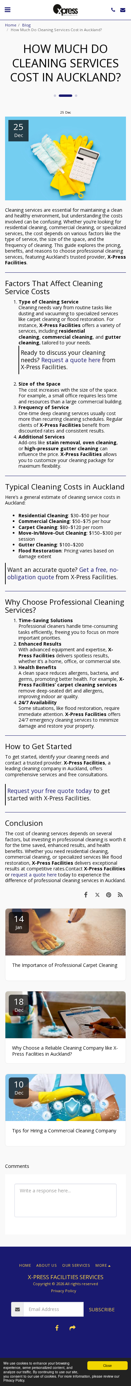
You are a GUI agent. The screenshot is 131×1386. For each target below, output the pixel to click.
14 (19, 921)
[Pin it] (109, 894)
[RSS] (120, 894)
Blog (26, 24)
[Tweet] (97, 894)
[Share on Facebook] (85, 894)
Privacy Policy (63, 1290)
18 (19, 1004)
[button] (7, 9)
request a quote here (34, 874)
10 (19, 1087)
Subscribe (102, 1309)
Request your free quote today (49, 791)
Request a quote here (70, 360)
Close (107, 1365)
